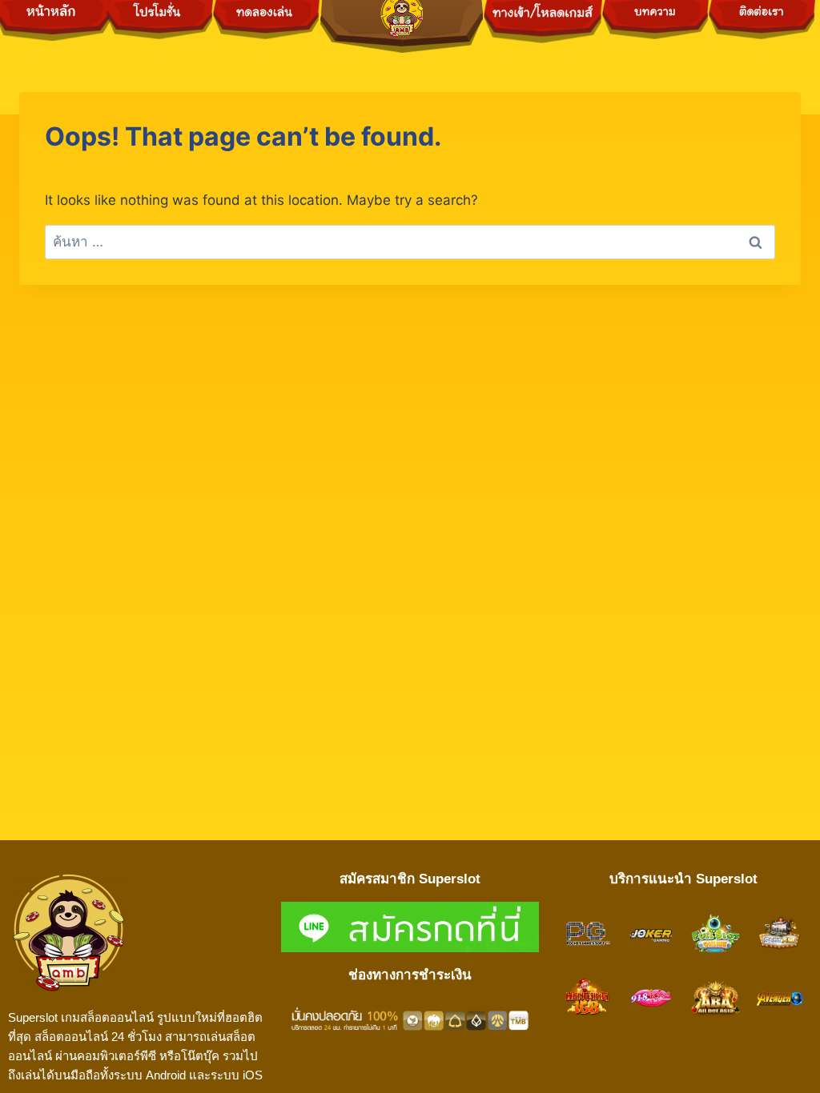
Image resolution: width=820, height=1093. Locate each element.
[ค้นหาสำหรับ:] (410, 242)
